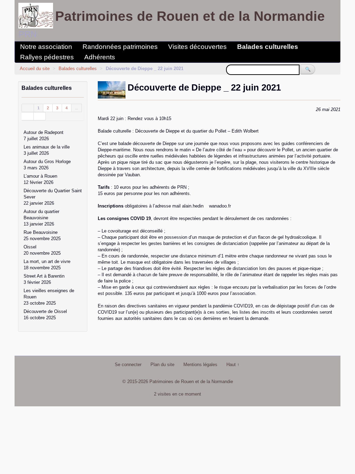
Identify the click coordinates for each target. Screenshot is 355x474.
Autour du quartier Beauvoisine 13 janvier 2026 (41, 218)
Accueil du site (35, 68)
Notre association (46, 46)
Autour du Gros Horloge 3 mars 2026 (47, 164)
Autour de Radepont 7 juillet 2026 (43, 135)
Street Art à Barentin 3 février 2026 (44, 279)
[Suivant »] (40, 116)
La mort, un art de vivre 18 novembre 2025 (47, 264)
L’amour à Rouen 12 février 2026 (40, 179)
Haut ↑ (233, 364)
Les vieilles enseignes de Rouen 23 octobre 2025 (49, 297)
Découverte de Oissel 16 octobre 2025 (45, 314)
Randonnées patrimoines (120, 46)
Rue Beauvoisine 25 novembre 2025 (42, 235)
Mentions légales (200, 364)
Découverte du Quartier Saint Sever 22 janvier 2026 (53, 197)
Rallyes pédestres (47, 57)
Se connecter (128, 364)
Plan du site (162, 364)
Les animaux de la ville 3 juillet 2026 (47, 150)
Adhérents (99, 57)
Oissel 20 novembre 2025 (42, 250)
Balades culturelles (267, 46)
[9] (27, 116)
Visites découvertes (197, 46)
